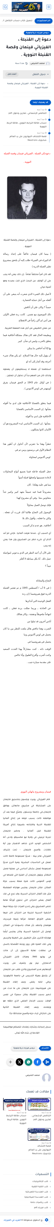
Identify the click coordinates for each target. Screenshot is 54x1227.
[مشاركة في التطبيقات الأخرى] (10, 1062)
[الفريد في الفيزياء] (27, 7)
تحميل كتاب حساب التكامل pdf (17, 21)
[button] (37, 1062)
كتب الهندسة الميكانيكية (36, 1197)
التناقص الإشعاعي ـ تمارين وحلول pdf (27, 113)
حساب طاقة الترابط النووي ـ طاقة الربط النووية (26, 125)
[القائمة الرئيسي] (48, 7)
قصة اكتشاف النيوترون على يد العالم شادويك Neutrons (28, 139)
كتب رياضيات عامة (39, 1202)
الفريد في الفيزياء (12, 1220)
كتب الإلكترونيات (40, 1181)
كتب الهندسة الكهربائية (37, 1192)
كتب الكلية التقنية (40, 1187)
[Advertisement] (27, 705)
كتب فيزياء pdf (41, 1208)
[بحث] (5, 7)
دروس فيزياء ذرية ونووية (37, 33)
